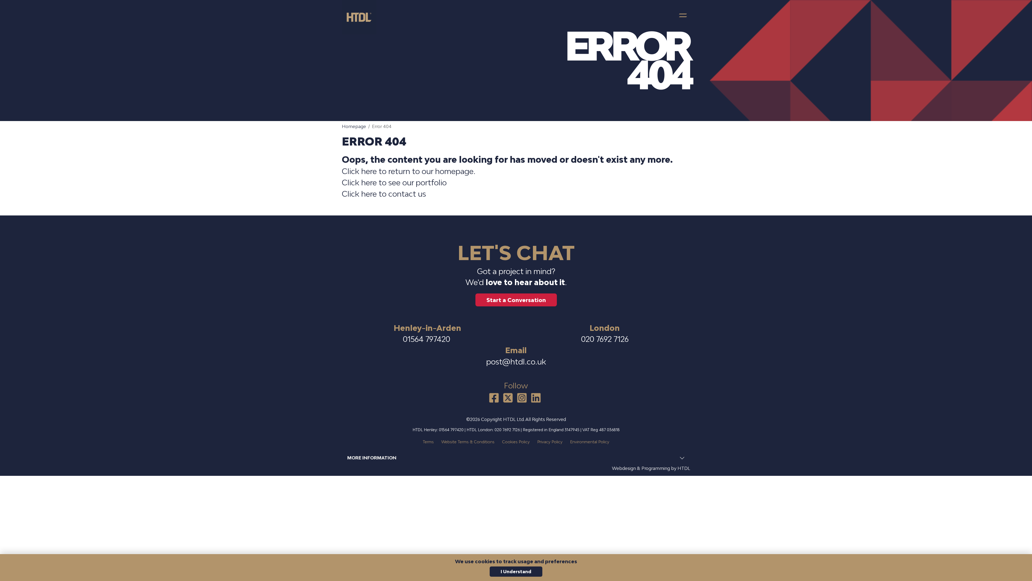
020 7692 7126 (605, 339)
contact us (407, 193)
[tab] (516, 458)
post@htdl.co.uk (516, 361)
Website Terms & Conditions (467, 442)
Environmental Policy (589, 442)
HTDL (684, 468)
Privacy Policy (549, 442)
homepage (454, 171)
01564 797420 (427, 339)
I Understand (516, 571)
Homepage (354, 126)
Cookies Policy (516, 442)
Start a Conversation (516, 300)
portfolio (431, 182)
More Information (371, 457)
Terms (428, 442)
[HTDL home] (361, 17)
